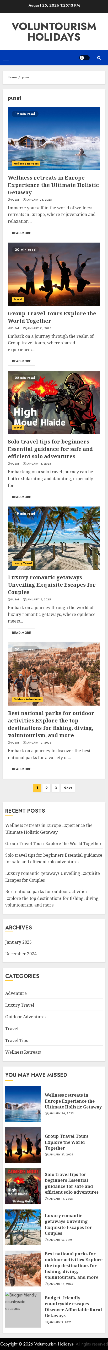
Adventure (16, 993)
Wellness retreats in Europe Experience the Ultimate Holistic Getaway (53, 185)
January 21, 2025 (38, 328)
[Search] (98, 58)
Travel (17, 299)
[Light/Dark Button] (84, 57)
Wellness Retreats (26, 164)
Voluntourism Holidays (54, 32)
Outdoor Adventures (27, 699)
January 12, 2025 (38, 743)
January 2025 (18, 942)
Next (67, 787)
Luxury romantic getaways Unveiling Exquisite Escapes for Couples (52, 585)
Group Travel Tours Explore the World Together (53, 843)
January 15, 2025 (38, 599)
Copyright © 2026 (17, 1344)
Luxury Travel (22, 563)
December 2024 (20, 954)
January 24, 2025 (39, 200)
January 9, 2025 (60, 1322)
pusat (15, 200)
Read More (21, 233)
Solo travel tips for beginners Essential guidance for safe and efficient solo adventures (50, 449)
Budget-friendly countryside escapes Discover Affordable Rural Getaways (73, 1306)
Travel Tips (16, 1040)
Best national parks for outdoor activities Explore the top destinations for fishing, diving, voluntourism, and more (51, 724)
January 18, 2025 (38, 464)
